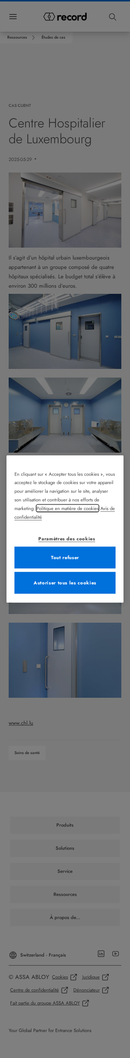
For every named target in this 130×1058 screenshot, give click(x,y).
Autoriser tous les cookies (65, 582)
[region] (65, 529)
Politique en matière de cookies (67, 508)
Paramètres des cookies (66, 538)
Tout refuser (65, 557)
